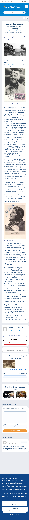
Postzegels (18, 30)
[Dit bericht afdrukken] (27, 18)
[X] (14, 1)
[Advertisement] (14, 471)
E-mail (17, 424)
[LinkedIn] (11, 1)
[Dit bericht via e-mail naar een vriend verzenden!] (24, 18)
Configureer (15, 514)
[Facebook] (3, 1)
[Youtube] (8, 1)
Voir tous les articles (14, 330)
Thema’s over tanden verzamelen (20, 397)
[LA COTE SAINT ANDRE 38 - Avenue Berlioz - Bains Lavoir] (9, 367)
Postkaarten (12, 30)
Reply (24, 442)
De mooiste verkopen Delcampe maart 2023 (8, 397)
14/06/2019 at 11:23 (11, 443)
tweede (14, 64)
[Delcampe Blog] (14, 7)
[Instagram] (5, 1)
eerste (8, 64)
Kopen (15, 377)
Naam (5, 424)
